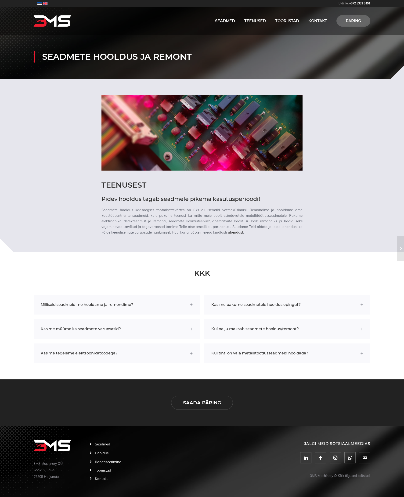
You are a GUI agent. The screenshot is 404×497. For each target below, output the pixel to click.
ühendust (235, 232)
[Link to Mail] (364, 457)
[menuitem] (225, 21)
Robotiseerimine (108, 462)
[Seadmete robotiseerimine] (400, 248)
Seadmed (102, 444)
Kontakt (101, 479)
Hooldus (101, 453)
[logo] (52, 21)
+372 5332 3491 (359, 3)
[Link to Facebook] (320, 457)
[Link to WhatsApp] (350, 457)
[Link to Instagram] (335, 457)
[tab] (117, 305)
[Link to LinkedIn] (305, 457)
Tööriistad (103, 470)
